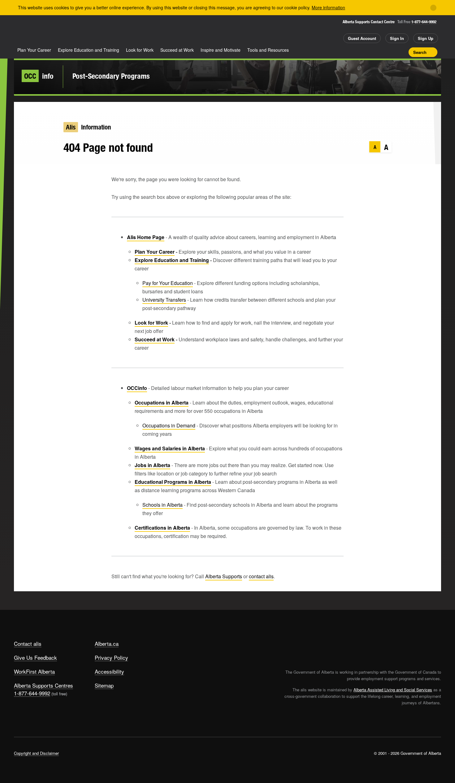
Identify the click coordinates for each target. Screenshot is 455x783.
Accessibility (109, 671)
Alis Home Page (145, 237)
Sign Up (425, 38)
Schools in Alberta (162, 504)
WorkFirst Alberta (34, 671)
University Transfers (164, 299)
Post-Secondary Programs (111, 76)
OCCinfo (137, 388)
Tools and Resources (268, 50)
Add (380, 52)
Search (420, 52)
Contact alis (27, 643)
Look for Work (140, 50)
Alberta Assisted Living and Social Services (392, 690)
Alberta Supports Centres (43, 685)
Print (401, 52)
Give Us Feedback (35, 657)
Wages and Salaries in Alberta (170, 448)
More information (328, 7)
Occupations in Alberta (161, 402)
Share (369, 52)
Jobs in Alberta (152, 465)
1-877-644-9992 (423, 22)
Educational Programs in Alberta (173, 481)
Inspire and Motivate (220, 50)
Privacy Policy (111, 657)
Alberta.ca (107, 643)
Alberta (38, 31)
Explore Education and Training (88, 50)
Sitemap (104, 685)
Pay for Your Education (167, 283)
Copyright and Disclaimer (36, 753)
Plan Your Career (34, 50)
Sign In (397, 38)
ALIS (80, 30)
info (39, 76)
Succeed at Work (177, 50)
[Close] (433, 8)
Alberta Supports (223, 576)
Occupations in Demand (168, 425)
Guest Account (362, 38)
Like (391, 52)
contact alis (261, 576)
